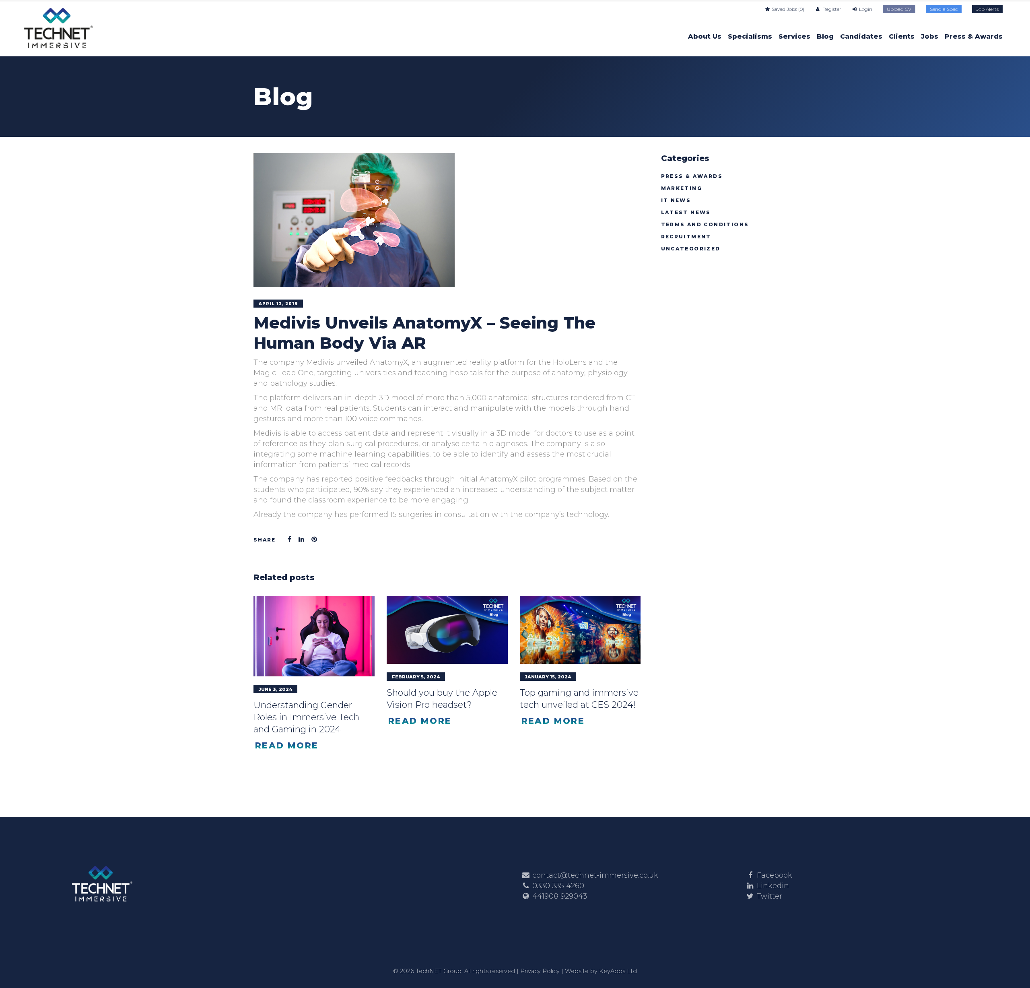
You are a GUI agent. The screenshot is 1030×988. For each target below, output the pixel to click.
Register (831, 9)
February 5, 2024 (416, 677)
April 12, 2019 (278, 303)
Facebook (774, 875)
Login (865, 9)
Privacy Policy (540, 971)
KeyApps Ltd (618, 971)
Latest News (686, 212)
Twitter (769, 896)
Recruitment (686, 237)
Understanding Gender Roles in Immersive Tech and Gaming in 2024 (306, 717)
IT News (676, 200)
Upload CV (899, 9)
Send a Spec (944, 9)
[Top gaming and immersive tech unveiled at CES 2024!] (580, 630)
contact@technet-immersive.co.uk (595, 875)
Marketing (681, 188)
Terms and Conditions (705, 224)
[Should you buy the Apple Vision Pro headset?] (447, 630)
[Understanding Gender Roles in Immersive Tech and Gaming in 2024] (314, 636)
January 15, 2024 (548, 677)
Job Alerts (987, 9)
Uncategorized (691, 249)
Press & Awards (692, 176)
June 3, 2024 (276, 689)
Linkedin (773, 885)
